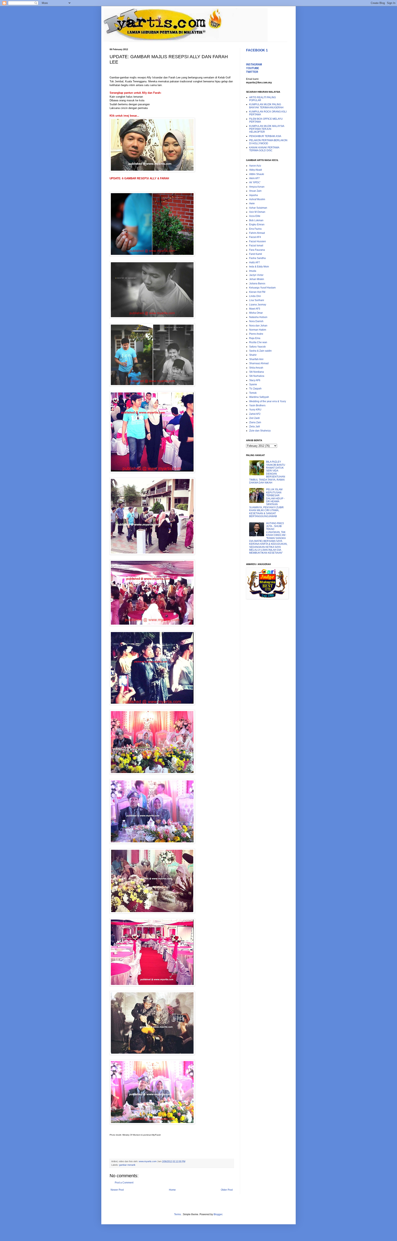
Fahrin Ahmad (257, 233)
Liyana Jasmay (257, 304)
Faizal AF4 (255, 237)
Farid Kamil (255, 254)
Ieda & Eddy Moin (259, 266)
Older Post (227, 1189)
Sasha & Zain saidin (260, 350)
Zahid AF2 (255, 413)
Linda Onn (255, 296)
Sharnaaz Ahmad (259, 363)
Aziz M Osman (257, 211)
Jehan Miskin (256, 279)
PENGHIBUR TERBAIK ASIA (265, 136)
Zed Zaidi (254, 418)
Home (172, 1189)
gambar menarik (127, 1165)
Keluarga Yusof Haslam (262, 287)
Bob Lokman (256, 220)
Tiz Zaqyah (255, 388)
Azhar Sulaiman (258, 207)
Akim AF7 (254, 178)
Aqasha (253, 195)
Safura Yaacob (257, 346)
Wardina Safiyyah (259, 397)
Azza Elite (254, 216)
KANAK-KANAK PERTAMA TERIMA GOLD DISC (264, 149)
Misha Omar (256, 312)
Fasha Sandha (257, 258)
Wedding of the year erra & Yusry (267, 401)
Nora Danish (256, 321)
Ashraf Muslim (257, 199)
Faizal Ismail (256, 245)
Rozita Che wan (258, 342)
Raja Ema (254, 338)
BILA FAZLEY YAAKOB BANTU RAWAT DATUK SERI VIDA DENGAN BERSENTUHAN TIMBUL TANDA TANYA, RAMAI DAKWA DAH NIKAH (267, 472)
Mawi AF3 (254, 308)
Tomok (253, 392)
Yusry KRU (255, 409)
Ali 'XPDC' (255, 182)
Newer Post (117, 1189)
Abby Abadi (255, 169)
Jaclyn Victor (256, 275)
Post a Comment (124, 1182)
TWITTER (252, 71)
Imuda (252, 270)
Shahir (253, 354)
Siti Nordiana (256, 371)
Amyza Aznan (256, 186)
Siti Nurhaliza (256, 376)
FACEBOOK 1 (257, 50)
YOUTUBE (252, 68)
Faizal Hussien (257, 241)
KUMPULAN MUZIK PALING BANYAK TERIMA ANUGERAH (266, 106)
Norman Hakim (257, 329)
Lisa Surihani (256, 300)
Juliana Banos (257, 283)
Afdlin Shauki (256, 174)
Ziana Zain (255, 422)
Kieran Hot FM (257, 292)
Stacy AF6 (254, 380)
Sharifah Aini (256, 359)
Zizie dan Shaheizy (260, 430)
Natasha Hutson (258, 317)
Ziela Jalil (254, 426)
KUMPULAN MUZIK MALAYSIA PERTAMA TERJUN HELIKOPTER (266, 129)
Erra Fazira (255, 228)
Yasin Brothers (257, 405)
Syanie (253, 384)
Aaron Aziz (255, 165)
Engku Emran (256, 224)
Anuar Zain (255, 190)
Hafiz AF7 (254, 262)
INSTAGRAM (254, 64)
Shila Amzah (256, 367)
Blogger (218, 1214)
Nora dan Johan (258, 325)
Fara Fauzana (257, 249)
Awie (252, 203)
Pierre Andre (256, 333)
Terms (178, 1214)
